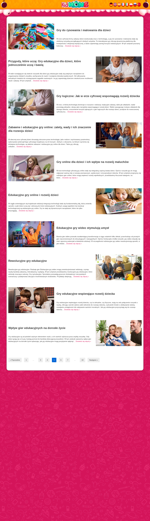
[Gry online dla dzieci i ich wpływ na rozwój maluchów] (31, 168)
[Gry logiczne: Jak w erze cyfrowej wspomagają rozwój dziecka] (31, 102)
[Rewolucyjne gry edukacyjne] (119, 267)
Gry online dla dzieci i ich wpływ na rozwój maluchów (92, 161)
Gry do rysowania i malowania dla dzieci (83, 30)
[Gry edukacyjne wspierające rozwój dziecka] (31, 300)
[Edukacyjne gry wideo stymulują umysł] (31, 234)
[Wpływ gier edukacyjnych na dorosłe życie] (119, 333)
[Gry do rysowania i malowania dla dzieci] (31, 36)
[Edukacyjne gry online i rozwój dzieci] (119, 201)
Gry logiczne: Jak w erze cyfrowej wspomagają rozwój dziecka (98, 96)
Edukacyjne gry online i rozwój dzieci (33, 195)
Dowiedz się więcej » (73, 46)
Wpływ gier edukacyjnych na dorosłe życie (36, 328)
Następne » (93, 360)
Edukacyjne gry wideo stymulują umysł (82, 227)
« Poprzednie (15, 360)
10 (82, 360)
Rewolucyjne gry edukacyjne (27, 260)
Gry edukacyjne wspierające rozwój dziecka (85, 293)
